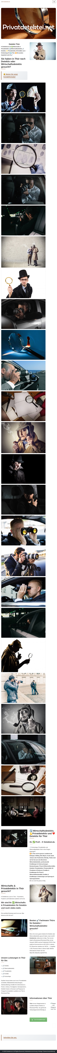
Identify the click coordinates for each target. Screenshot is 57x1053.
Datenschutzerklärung (49, 1051)
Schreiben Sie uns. (10, 1037)
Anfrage (40, 1051)
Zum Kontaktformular (39, 1019)
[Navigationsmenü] (54, 1)
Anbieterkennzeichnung (31, 1051)
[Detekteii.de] (5, 1)
